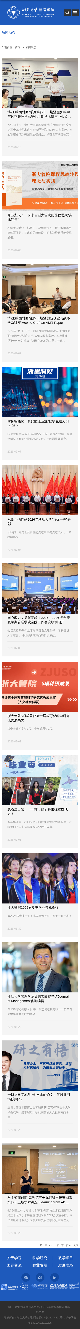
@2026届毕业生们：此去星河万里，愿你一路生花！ (39, 915)
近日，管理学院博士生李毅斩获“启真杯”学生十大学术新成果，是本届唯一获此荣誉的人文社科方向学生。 (39, 1112)
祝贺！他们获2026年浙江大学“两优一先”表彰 (39, 522)
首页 (17, 47)
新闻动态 (31, 47)
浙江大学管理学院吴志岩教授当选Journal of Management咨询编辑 (38, 999)
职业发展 (39, 1265)
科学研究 (39, 1258)
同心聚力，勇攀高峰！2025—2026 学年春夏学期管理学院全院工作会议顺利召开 (38, 620)
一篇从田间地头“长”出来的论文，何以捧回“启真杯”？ (38, 1097)
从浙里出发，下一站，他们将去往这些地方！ (37, 811)
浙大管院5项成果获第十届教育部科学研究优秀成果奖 (38, 718)
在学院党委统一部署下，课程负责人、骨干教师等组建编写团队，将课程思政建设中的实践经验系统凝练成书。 (39, 232)
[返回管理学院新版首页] (30, 12)
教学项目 (65, 1258)
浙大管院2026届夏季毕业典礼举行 (32, 907)
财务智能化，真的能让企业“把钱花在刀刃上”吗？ (38, 423)
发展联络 (65, 1265)
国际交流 (14, 1265)
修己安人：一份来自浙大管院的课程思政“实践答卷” (39, 217)
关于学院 (14, 1258)
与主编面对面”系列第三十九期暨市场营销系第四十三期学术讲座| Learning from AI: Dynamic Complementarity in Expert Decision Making (39, 1200)
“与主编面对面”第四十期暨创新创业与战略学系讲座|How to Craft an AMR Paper (38, 320)
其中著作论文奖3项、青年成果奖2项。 (31, 728)
